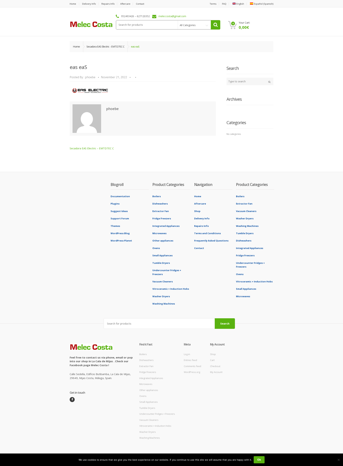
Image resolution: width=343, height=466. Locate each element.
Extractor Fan (160, 211)
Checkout (215, 366)
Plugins (115, 203)
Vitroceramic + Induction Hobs (170, 288)
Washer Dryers (161, 296)
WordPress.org (192, 372)
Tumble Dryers (161, 263)
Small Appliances (162, 255)
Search (224, 323)
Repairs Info (108, 4)
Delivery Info (89, 4)
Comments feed (192, 366)
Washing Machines (163, 303)
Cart (212, 360)
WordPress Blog (120, 233)
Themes (115, 226)
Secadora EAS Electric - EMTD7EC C (105, 46)
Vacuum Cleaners (162, 281)
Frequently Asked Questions (211, 240)
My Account (216, 372)
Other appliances (162, 240)
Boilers (156, 196)
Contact (140, 4)
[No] (338, 460)
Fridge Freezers (161, 218)
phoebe (90, 77)
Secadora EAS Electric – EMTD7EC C (92, 148)
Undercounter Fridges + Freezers (157, 413)
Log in (187, 354)
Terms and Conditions (207, 233)
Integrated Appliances (166, 226)
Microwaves (159, 233)
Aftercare (125, 4)
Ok (259, 459)
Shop (197, 211)
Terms (213, 4)
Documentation (120, 196)
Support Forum (120, 218)
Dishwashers (160, 203)
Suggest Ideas (119, 211)
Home (73, 4)
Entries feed (190, 360)
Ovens (156, 248)
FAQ (224, 4)
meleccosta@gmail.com (172, 16)
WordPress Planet (121, 240)
